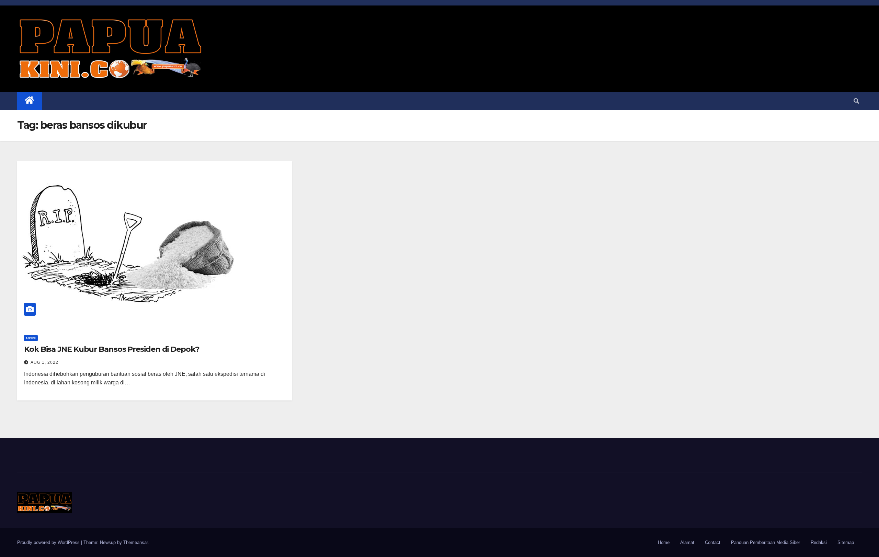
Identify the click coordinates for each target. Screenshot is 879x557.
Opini (31, 338)
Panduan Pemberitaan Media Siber (765, 542)
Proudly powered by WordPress (49, 542)
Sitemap (845, 542)
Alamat (687, 542)
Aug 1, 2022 (44, 362)
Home (664, 542)
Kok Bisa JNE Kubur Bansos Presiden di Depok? (111, 349)
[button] (856, 101)
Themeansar (135, 542)
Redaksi (819, 542)
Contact (712, 542)
